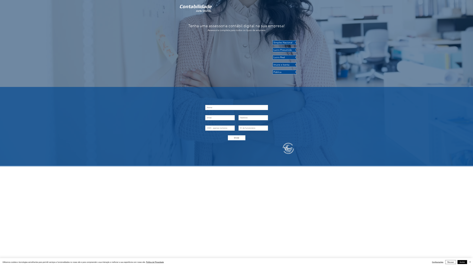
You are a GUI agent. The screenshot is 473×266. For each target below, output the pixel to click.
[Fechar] (470, 262)
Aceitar (462, 262)
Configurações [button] (437, 262)
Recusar (450, 262)
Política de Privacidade (155, 262)
